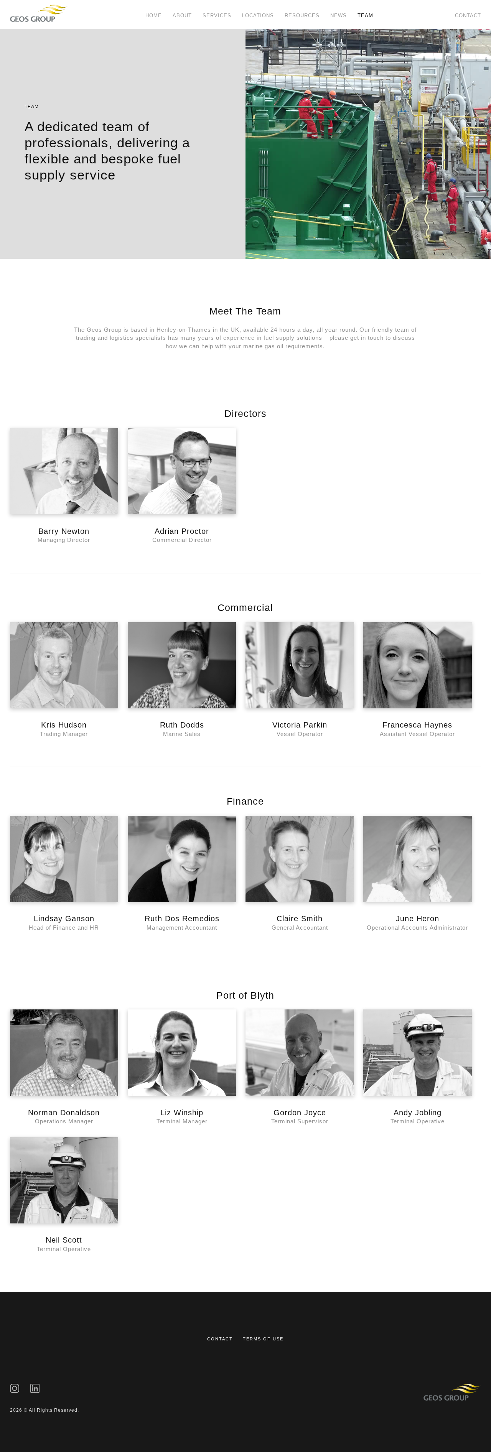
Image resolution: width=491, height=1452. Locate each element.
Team (365, 15)
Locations (258, 15)
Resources (302, 15)
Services (217, 15)
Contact (468, 15)
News (338, 15)
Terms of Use (263, 1339)
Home (153, 15)
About (182, 15)
